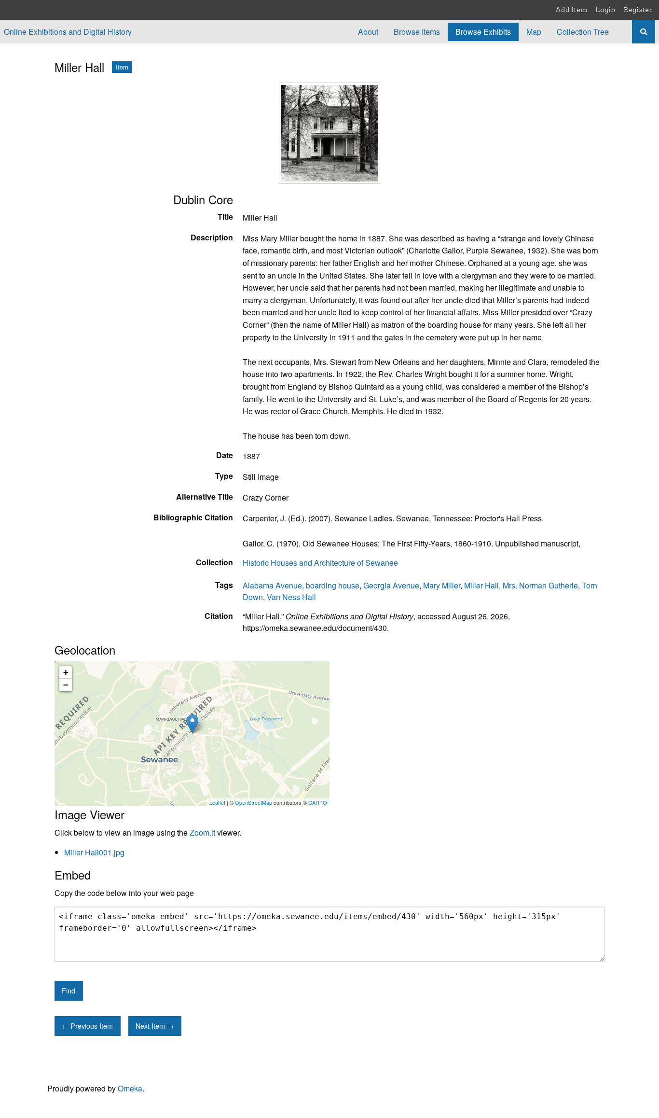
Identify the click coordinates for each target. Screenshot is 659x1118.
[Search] (643, 31)
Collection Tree (583, 31)
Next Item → (155, 1025)
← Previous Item (87, 1025)
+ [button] (66, 672)
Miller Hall (481, 585)
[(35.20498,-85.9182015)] (192, 724)
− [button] (66, 685)
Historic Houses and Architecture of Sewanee (320, 562)
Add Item (571, 10)
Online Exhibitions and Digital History (68, 31)
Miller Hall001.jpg (94, 852)
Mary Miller (441, 585)
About (368, 31)
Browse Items (417, 31)
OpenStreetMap (253, 802)
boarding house (332, 585)
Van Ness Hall (291, 596)
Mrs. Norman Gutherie (540, 585)
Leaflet (217, 802)
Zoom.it (202, 832)
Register (638, 10)
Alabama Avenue (272, 585)
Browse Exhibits (483, 31)
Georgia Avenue (391, 585)
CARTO (317, 802)
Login (605, 10)
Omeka (130, 1088)
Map (533, 31)
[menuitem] (368, 32)
